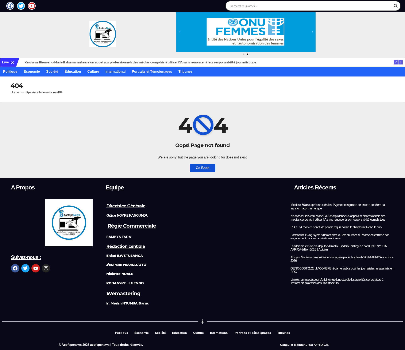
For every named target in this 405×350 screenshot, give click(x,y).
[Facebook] (15, 268)
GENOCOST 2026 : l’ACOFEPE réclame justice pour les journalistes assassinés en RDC (341, 270)
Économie (32, 71)
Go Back (202, 168)
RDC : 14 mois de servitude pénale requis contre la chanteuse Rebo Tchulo (335, 227)
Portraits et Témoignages (152, 71)
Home (15, 92)
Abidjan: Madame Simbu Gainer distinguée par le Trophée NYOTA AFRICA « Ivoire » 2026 (341, 259)
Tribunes (185, 71)
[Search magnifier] (396, 6)
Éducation (73, 71)
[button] (179, 32)
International (115, 71)
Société (52, 71)
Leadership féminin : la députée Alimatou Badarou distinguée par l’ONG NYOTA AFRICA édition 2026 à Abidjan (338, 247)
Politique (10, 71)
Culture (93, 71)
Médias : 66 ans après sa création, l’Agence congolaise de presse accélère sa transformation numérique (337, 206)
